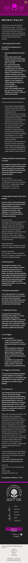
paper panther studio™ (14, 560)
